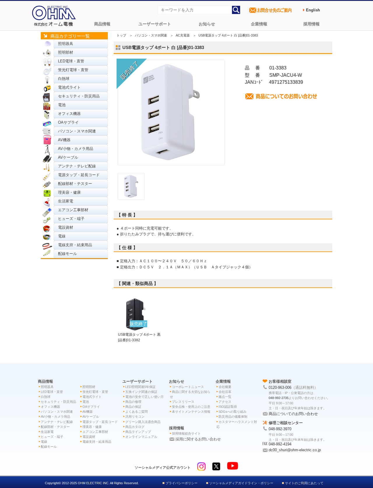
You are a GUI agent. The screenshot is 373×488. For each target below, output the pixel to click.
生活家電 (65, 201)
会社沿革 (225, 391)
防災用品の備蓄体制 (233, 416)
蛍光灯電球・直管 (73, 70)
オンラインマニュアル (141, 436)
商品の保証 (133, 406)
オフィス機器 (69, 113)
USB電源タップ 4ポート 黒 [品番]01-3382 (139, 334)
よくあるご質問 (136, 411)
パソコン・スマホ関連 (77, 131)
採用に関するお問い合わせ (198, 439)
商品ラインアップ (138, 431)
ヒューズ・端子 (71, 218)
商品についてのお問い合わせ (293, 414)
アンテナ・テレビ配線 (77, 166)
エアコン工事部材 (73, 210)
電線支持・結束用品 (75, 245)
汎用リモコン (135, 416)
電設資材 (65, 227)
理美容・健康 (69, 192)
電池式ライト (69, 87)
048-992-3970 (280, 429)
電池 (62, 105)
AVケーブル (68, 157)
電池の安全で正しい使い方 (144, 396)
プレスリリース (183, 401)
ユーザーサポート (154, 24)
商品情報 (102, 24)
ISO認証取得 (228, 406)
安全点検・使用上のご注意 (191, 406)
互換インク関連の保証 (141, 391)
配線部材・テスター (75, 183)
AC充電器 (183, 35)
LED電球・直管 (71, 61)
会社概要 (225, 387)
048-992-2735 (278, 398)
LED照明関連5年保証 (140, 387)
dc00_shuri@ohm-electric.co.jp (295, 450)
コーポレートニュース (188, 387)
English (313, 10)
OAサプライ (68, 122)
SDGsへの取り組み (233, 411)
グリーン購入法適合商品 (143, 422)
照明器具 (65, 43)
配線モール (67, 253)
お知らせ (207, 24)
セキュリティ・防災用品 (79, 96)
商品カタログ (135, 426)
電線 (62, 236)
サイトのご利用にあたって (304, 483)
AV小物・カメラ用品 (75, 148)
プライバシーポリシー (182, 483)
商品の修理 (133, 401)
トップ (121, 35)
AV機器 (64, 140)
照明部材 (65, 52)
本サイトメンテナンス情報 (191, 411)
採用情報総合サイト (186, 433)
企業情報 (259, 24)
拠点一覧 (225, 396)
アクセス (225, 401)
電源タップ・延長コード (79, 175)
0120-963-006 (280, 387)
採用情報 (311, 24)
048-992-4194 (280, 444)
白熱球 (63, 78)
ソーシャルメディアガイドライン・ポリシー (241, 483)
